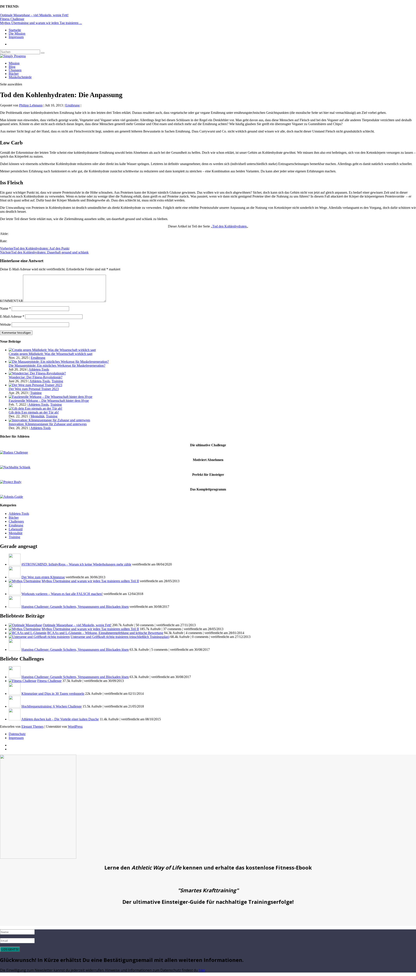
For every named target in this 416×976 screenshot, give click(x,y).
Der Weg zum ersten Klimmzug (43, 577)
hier (202, 970)
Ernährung (72, 105)
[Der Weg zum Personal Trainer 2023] (35, 385)
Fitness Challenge (12, 19)
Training (57, 381)
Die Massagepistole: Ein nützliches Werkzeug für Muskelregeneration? (57, 365)
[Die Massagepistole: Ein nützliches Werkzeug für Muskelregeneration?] (59, 361)
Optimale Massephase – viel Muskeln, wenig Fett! (34, 15)
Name (5, 308)
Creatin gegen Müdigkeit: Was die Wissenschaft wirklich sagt (50, 354)
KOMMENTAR (11, 301)
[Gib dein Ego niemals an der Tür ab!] (35, 408)
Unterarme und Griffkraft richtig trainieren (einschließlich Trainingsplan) (120, 637)
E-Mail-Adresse (12, 316)
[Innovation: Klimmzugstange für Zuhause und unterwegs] (49, 420)
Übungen (15, 70)
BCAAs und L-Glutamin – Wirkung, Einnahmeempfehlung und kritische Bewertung (105, 633)
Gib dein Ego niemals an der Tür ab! (34, 412)
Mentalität (37, 416)
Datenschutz (17, 734)
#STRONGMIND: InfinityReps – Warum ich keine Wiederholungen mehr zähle (76, 564)
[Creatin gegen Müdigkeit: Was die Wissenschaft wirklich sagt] (52, 350)
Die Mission (17, 33)
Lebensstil (16, 529)
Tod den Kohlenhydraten (229, 226)
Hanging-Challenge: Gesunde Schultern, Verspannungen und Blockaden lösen (75, 606)
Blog (12, 67)
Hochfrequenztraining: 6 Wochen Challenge (51, 706)
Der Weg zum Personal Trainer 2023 (34, 389)
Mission (14, 63)
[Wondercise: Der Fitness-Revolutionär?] (37, 373)
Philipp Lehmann (31, 105)
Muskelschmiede (20, 77)
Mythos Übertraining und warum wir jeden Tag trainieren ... (41, 23)
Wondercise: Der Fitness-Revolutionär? (35, 377)
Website (5, 324)
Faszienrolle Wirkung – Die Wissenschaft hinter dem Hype (49, 400)
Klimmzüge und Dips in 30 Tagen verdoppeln (52, 693)
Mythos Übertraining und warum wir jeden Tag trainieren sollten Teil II (90, 581)
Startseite (15, 30)
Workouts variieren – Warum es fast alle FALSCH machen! (62, 594)
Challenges (16, 521)
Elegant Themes (32, 726)
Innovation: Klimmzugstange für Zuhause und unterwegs (48, 424)
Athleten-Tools (39, 369)
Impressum (16, 37)
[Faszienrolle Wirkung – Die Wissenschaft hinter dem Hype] (50, 397)
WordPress (75, 726)
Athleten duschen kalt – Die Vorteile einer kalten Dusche (60, 719)
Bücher (14, 73)
